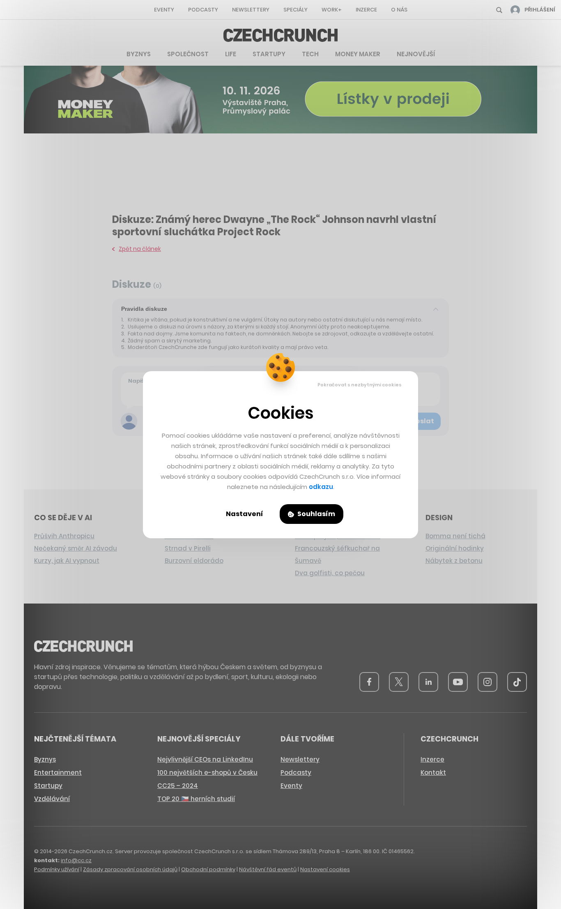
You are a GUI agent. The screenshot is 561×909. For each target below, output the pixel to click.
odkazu (321, 486)
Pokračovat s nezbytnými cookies (359, 384)
